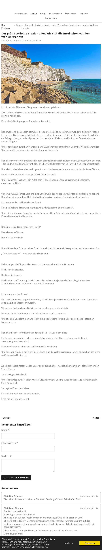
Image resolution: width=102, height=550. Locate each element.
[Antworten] (96, 496)
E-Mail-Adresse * (9, 443)
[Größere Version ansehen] (51, 74)
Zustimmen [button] (90, 543)
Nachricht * (7, 456)
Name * (5, 429)
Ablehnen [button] (69, 543)
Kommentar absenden (16, 477)
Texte (19, 25)
